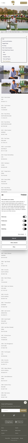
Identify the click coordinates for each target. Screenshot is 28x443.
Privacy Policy (7, 438)
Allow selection (14, 242)
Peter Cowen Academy (7, 47)
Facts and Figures (7, 59)
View (4, 52)
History (4, 54)
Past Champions (6, 61)
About (2, 428)
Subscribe (23, 410)
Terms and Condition (15, 438)
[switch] (25, 221)
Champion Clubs (6, 56)
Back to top (25, 402)
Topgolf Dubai (5, 43)
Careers (16, 433)
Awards (16, 428)
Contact (2, 433)
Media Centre (18, 430)
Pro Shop (4, 45)
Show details (21, 234)
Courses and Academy (7, 41)
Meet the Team (4, 430)
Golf (6, 31)
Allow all (14, 238)
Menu (4, 3)
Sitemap (21, 438)
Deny (14, 246)
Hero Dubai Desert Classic (14, 31)
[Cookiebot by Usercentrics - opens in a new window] (21, 195)
